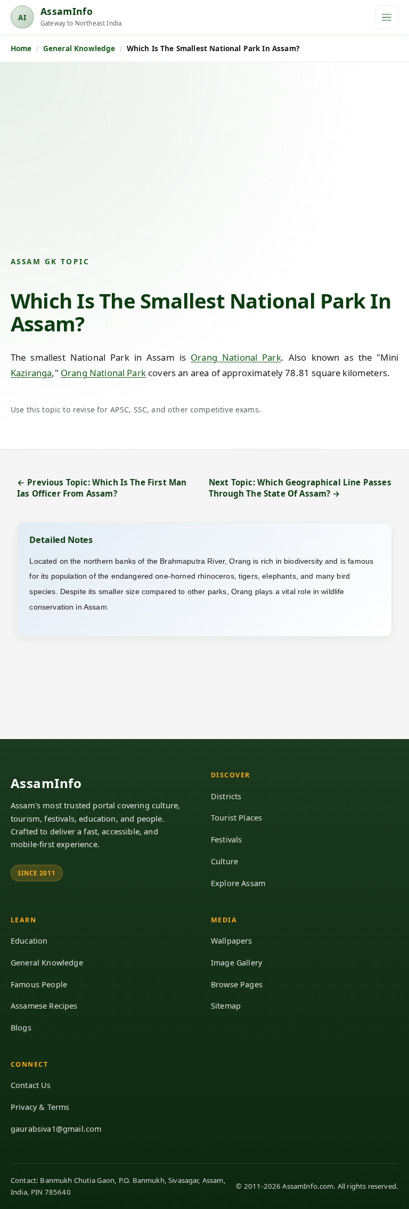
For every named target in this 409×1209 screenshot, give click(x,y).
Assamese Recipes (44, 1006)
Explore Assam (238, 883)
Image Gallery (236, 963)
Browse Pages (237, 984)
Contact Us (31, 1085)
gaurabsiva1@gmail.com (56, 1129)
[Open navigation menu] (386, 17)
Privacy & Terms (40, 1107)
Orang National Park (236, 357)
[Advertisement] (204, 167)
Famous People (39, 984)
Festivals (226, 839)
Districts (226, 796)
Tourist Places (236, 818)
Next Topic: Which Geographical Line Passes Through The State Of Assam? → (300, 488)
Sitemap (226, 1006)
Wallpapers (231, 941)
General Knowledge (47, 963)
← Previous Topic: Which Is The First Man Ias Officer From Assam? (101, 488)
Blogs (21, 1028)
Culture (224, 861)
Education (29, 941)
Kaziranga (31, 373)
